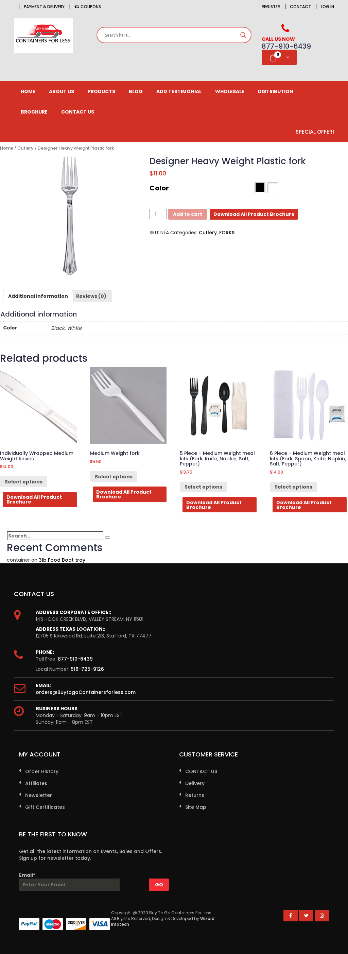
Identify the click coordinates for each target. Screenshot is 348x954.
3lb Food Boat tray (62, 560)
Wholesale (229, 91)
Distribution (275, 91)
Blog (136, 91)
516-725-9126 (87, 669)
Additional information (38, 296)
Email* (27, 875)
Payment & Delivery (44, 7)
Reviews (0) (91, 296)
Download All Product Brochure (254, 214)
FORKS (226, 232)
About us (61, 91)
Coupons (91, 7)
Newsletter (38, 795)
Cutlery (25, 148)
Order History (41, 771)
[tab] (38, 296)
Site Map (195, 807)
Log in (327, 7)
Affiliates (36, 783)
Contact (300, 7)
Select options (23, 481)
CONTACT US (77, 111)
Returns (194, 795)
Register (271, 7)
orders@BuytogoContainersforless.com (86, 692)
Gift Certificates (45, 807)
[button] (260, 188)
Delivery (195, 783)
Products (101, 91)
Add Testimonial (179, 91)
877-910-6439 (75, 658)
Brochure (34, 111)
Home (28, 91)
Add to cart (187, 214)
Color (159, 188)
